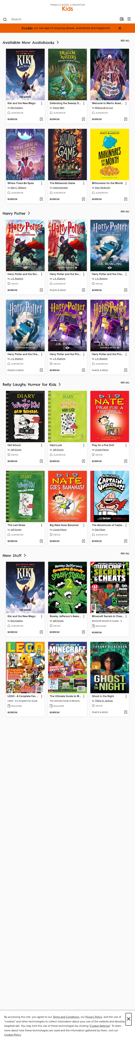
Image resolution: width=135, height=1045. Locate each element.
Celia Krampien (60, 187)
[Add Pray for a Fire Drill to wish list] (125, 461)
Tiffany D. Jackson (104, 700)
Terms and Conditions (66, 1017)
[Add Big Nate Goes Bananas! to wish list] (83, 541)
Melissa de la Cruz (104, 107)
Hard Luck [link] (56, 445)
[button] (41, 103)
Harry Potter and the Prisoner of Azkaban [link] (66, 354)
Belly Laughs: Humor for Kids (30, 384)
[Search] (5, 19)
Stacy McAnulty (102, 187)
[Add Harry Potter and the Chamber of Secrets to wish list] (125, 290)
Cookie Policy (12, 1035)
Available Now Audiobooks (29, 42)
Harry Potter (15, 213)
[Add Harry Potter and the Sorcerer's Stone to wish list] (41, 290)
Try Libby (27, 28)
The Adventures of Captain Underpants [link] (108, 525)
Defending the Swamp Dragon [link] (66, 103)
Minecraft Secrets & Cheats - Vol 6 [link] (108, 616)
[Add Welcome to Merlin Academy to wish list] (125, 119)
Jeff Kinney (16, 449)
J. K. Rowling (17, 278)
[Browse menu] (129, 19)
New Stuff (13, 555)
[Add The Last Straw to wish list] (41, 541)
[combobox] (60, 19)
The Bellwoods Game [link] (62, 183)
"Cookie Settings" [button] (99, 1026)
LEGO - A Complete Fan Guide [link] (24, 696)
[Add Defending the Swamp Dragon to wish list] (83, 119)
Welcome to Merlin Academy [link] (108, 103)
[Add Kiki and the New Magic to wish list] (41, 119)
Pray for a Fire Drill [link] (103, 445)
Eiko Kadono (17, 107)
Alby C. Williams (18, 187)
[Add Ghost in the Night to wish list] (125, 712)
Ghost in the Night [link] (103, 696)
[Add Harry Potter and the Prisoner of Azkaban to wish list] (83, 370)
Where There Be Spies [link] (21, 183)
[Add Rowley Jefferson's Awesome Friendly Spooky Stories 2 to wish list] (83, 632)
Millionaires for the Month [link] (107, 183)
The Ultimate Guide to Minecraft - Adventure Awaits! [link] (66, 696)
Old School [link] (14, 445)
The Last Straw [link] (16, 525)
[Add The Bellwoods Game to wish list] (83, 199)
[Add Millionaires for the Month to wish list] (125, 199)
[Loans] (122, 20)
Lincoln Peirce (102, 449)
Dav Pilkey (100, 529)
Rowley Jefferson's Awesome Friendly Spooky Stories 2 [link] (66, 616)
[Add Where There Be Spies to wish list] (41, 199)
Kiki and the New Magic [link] (22, 103)
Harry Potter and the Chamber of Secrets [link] (108, 274)
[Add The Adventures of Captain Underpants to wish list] (125, 541)
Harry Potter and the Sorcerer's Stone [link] (24, 274)
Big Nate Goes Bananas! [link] (64, 525)
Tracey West (58, 107)
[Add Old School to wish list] (41, 461)
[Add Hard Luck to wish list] (83, 461)
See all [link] (125, 40)
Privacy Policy (93, 1017)
